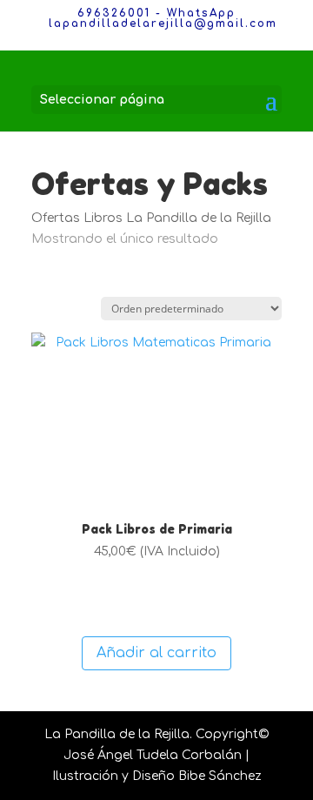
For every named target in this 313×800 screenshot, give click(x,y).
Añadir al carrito (156, 653)
